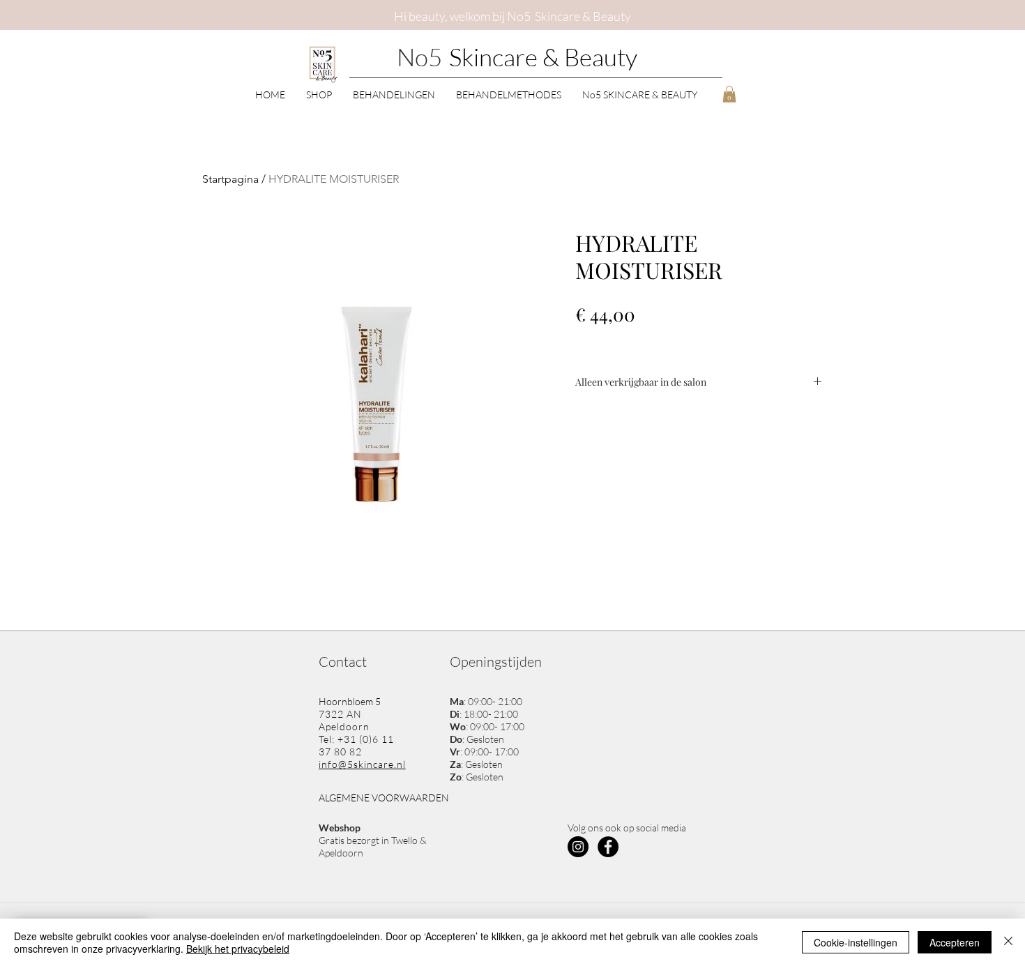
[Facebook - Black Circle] (608, 846)
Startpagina (230, 179)
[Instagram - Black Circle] (578, 846)
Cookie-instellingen (855, 942)
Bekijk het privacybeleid (237, 949)
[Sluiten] (1008, 942)
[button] (319, 94)
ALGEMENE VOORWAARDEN (384, 797)
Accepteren (954, 942)
